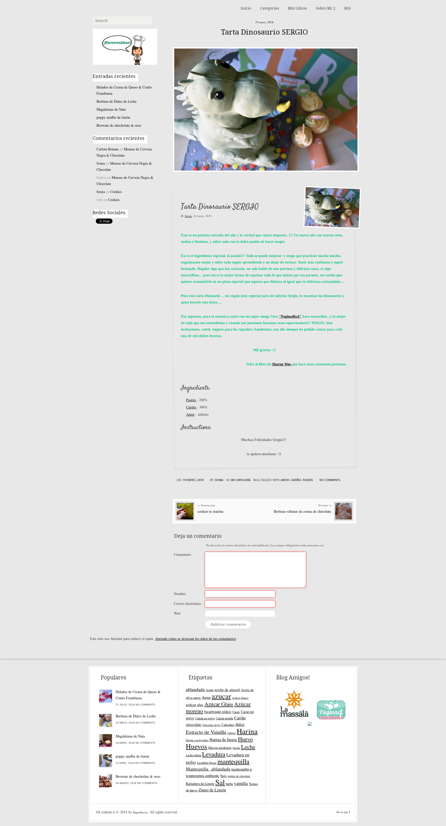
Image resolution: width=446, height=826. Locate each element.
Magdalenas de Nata (111, 109)
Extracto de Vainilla (206, 731)
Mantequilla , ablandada (208, 769)
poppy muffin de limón (113, 117)
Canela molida (224, 718)
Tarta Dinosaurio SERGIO (264, 32)
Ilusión (236, 748)
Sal (220, 782)
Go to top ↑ (344, 812)
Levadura (213, 754)
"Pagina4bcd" (290, 316)
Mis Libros (297, 8)
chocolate (193, 724)
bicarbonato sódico (217, 711)
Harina (247, 731)
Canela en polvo (205, 718)
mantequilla (233, 761)
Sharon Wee (282, 364)
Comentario (182, 554)
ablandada (195, 689)
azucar (221, 696)
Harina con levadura (197, 740)
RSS (347, 8)
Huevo (245, 739)
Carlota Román (107, 149)
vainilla (241, 783)
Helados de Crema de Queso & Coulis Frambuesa (124, 90)
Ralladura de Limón (200, 783)
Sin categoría (240, 480)
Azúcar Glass (218, 704)
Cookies (116, 191)
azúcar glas (194, 704)
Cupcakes (227, 724)
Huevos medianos (220, 747)
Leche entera (193, 755)
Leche (248, 746)
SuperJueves (140, 812)
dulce (239, 724)
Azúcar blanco (240, 698)
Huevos (196, 746)
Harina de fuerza (223, 739)
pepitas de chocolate (239, 776)
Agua (206, 697)
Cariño (191, 407)
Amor (190, 414)
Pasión (191, 399)
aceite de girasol (227, 689)
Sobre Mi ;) (325, 8)
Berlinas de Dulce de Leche (117, 101)
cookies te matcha (210, 511)
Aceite (209, 690)
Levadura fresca (206, 762)
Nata (223, 775)
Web (177, 613)
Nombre (180, 593)
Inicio (246, 8)
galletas (231, 733)
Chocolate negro (211, 725)
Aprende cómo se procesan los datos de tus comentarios (195, 638)
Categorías (269, 8)
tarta (229, 783)
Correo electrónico (187, 603)
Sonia (188, 216)
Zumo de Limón (212, 790)
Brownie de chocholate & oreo (119, 125)
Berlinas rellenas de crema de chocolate (302, 511)
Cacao (236, 712)
